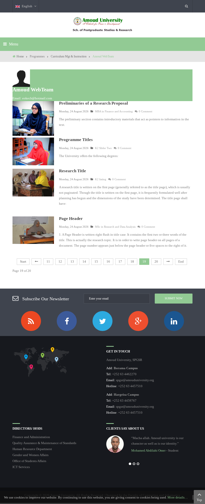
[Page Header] (33, 230)
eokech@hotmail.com (37, 98)
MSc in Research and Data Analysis (115, 226)
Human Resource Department (32, 449)
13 (72, 261)
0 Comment (145, 111)
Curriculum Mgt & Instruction (68, 56)
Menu (13, 44)
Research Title (72, 170)
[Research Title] (33, 182)
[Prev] (36, 261)
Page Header (71, 218)
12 (60, 261)
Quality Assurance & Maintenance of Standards (44, 443)
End (181, 261)
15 (96, 261)
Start (23, 261)
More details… (178, 497)
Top (199, 500)
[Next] (168, 261)
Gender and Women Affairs (30, 455)
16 (108, 261)
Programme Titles (76, 139)
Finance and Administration (31, 437)
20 (156, 261)
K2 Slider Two (103, 148)
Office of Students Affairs (29, 461)
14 (84, 261)
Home (20, 56)
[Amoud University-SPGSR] (102, 25)
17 (120, 261)
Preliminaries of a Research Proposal (93, 103)
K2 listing (100, 179)
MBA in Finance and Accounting (114, 111)
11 (48, 261)
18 (132, 261)
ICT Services (21, 467)
